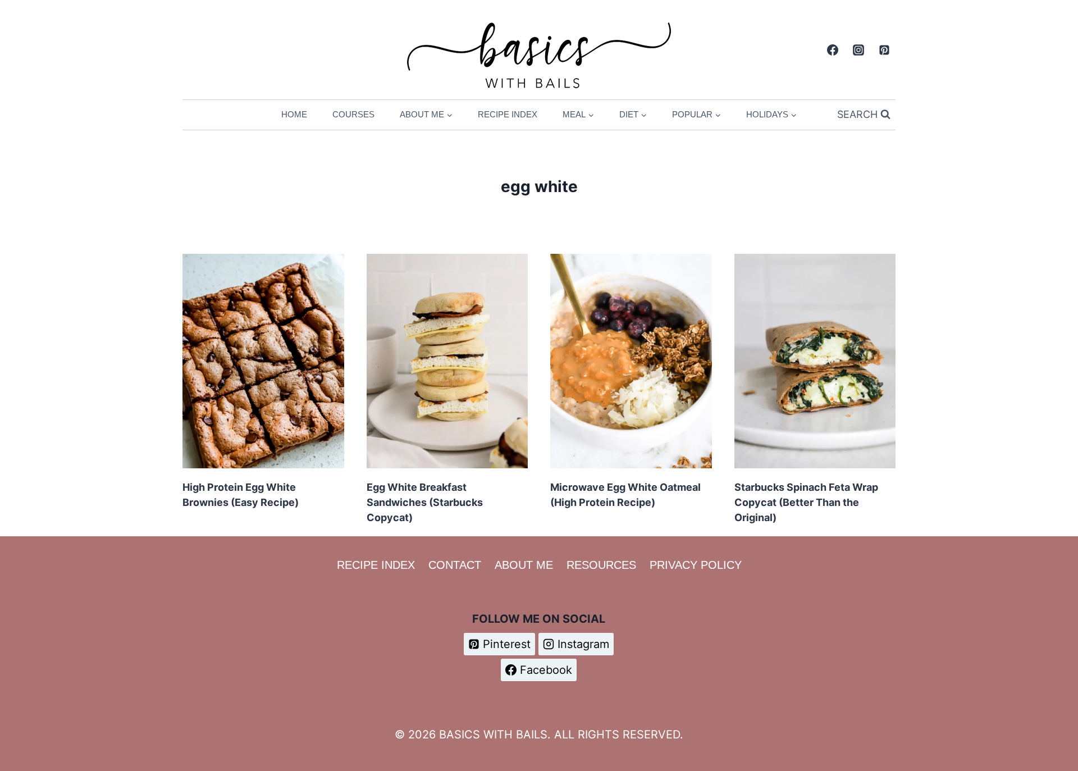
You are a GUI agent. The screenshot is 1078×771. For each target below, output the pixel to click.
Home (294, 114)
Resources (601, 565)
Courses (353, 114)
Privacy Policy (696, 565)
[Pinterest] (884, 50)
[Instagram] (858, 50)
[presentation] (263, 361)
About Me (524, 565)
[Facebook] (832, 50)
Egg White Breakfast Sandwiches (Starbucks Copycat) (425, 502)
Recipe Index (507, 114)
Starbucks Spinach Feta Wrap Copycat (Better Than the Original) (806, 502)
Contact (454, 565)
